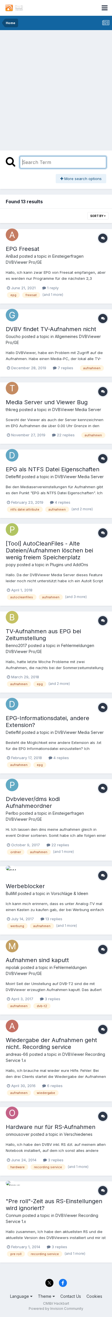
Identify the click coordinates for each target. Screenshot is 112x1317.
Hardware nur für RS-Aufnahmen (50, 1126)
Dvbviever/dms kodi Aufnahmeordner (33, 802)
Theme (45, 1296)
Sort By (97, 216)
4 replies (62, 502)
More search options (82, 178)
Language (20, 1296)
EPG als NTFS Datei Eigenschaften (52, 469)
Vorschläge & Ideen (69, 893)
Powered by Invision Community (56, 1308)
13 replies (53, 919)
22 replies (65, 435)
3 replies (52, 998)
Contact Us (70, 1296)
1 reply (52, 288)
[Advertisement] (56, 89)
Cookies (94, 1296)
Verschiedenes (78, 1134)
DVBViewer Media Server (76, 409)
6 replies (54, 1085)
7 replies (65, 368)
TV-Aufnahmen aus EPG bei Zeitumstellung (43, 635)
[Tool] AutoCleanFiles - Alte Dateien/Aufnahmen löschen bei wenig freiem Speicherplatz (49, 550)
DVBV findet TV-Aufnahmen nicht (51, 329)
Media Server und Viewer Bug (47, 402)
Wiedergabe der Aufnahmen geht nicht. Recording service (51, 1043)
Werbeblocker (25, 886)
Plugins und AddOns (69, 564)
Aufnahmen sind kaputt (37, 960)
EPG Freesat (22, 248)
